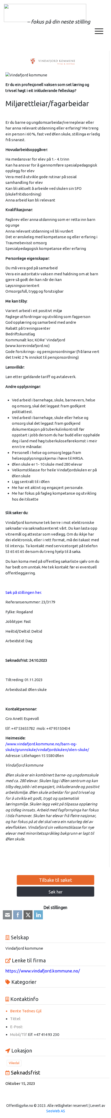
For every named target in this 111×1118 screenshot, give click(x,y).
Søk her (55, 892)
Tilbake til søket (55, 880)
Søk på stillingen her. (23, 592)
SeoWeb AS (55, 1111)
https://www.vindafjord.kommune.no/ (42, 970)
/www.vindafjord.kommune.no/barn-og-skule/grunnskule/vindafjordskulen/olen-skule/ (47, 747)
